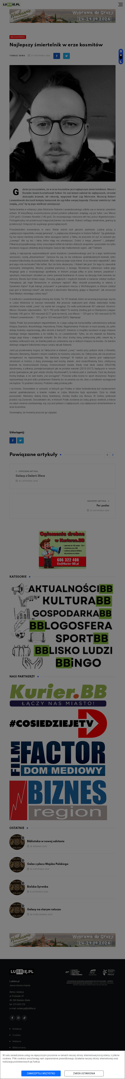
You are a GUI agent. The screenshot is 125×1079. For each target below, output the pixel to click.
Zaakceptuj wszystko (41, 1073)
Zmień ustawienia (84, 1073)
